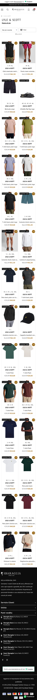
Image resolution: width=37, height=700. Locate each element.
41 (25, 103)
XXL (14, 141)
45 (30, 103)
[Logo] (18, 9)
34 (12, 103)
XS (6, 141)
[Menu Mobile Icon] (2, 10)
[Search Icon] (8, 10)
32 (10, 103)
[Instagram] (7, 660)
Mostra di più (6, 23)
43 (28, 103)
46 (32, 103)
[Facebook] (2, 660)
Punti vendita (6, 613)
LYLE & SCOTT (7, 16)
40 (23, 103)
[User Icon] (29, 10)
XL (12, 66)
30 (8, 103)
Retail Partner (29, 688)
